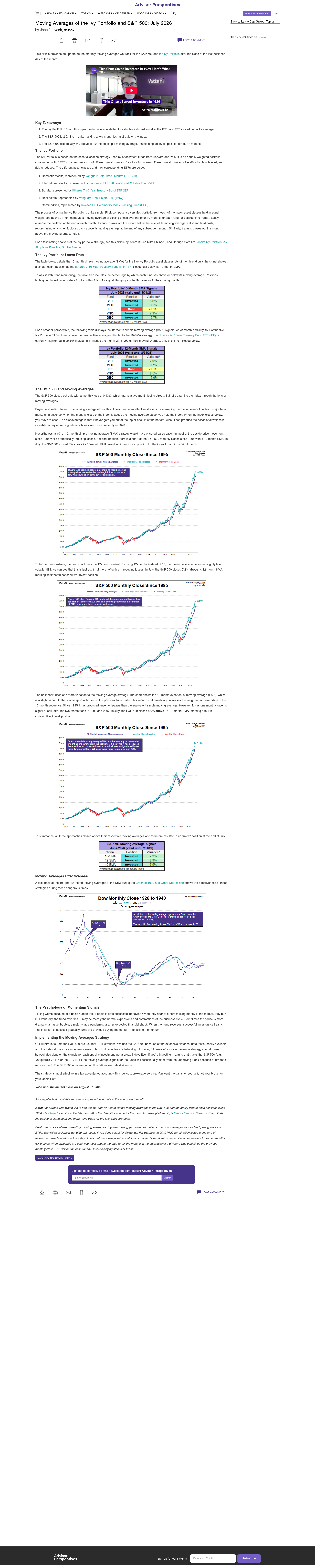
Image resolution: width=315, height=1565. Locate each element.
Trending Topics (244, 37)
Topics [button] (86, 13)
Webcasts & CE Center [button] (114, 13)
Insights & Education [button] (59, 13)
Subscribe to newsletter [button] (257, 13)
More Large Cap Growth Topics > (54, 1157)
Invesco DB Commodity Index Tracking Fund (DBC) (114, 205)
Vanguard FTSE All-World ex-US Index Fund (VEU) (122, 183)
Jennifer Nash (51, 29)
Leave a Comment (194, 40)
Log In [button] (277, 13)
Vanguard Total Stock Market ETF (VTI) (111, 176)
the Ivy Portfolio (169, 53)
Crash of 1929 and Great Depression (160, 882)
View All (262, 37)
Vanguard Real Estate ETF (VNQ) (101, 197)
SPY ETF (75, 1059)
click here (49, 1113)
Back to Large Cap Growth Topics (252, 21)
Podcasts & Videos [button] (151, 13)
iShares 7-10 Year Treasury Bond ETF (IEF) (100, 190)
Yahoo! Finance (184, 1113)
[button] (61, 40)
